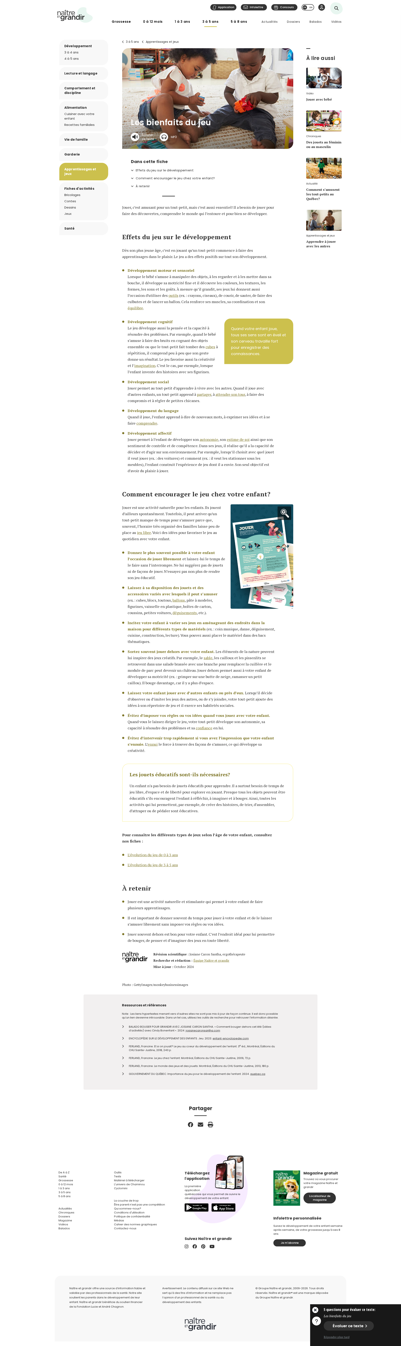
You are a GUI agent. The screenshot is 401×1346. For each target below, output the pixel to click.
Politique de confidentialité (132, 1216)
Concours (287, 7)
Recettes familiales (79, 125)
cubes (210, 346)
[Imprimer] (210, 1124)
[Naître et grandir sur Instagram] (186, 1246)
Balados (316, 22)
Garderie (72, 154)
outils (173, 295)
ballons (179, 600)
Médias (119, 1220)
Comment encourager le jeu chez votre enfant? (175, 178)
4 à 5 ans (71, 58)
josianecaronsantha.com (203, 1030)
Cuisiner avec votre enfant (79, 116)
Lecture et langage (80, 73)
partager (204, 394)
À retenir (143, 186)
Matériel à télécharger (129, 1180)
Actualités (269, 22)
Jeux (67, 213)
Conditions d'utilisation (129, 1212)
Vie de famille (76, 139)
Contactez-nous (125, 1228)
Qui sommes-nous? (127, 1209)
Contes (70, 201)
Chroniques (66, 1212)
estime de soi (238, 439)
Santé (69, 228)
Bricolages (72, 195)
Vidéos (336, 22)
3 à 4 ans (71, 52)
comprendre (146, 423)
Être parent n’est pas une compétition (139, 1205)
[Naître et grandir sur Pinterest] (203, 1246)
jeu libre (144, 532)
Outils (118, 1172)
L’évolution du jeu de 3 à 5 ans (153, 864)
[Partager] (190, 1124)
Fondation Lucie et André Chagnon (100, 1307)
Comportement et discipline (79, 90)
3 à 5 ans (210, 21)
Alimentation (75, 107)
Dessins (70, 207)
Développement (78, 46)
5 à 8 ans (239, 21)
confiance (204, 727)
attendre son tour (230, 394)
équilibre (135, 307)
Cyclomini (120, 1188)
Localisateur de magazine (319, 1198)
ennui (153, 744)
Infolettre (256, 7)
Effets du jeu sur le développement (165, 170)
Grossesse (121, 21)
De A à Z (64, 1172)
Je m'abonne (290, 1243)
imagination (144, 365)
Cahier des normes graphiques (135, 1224)
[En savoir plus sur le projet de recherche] (316, 1320)
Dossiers (293, 22)
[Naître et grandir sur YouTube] (211, 1246)
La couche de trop (126, 1201)
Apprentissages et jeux (162, 42)
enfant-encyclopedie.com (231, 1038)
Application (226, 7)
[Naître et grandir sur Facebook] (195, 1246)
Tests (117, 1176)
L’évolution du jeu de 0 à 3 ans (153, 854)
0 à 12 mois (153, 21)
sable (208, 657)
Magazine (65, 1220)
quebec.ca (257, 1074)
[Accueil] (75, 15)
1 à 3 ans (182, 21)
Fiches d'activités (79, 188)
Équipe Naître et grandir (211, 960)
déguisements (185, 612)
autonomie (209, 439)
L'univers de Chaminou (129, 1184)
